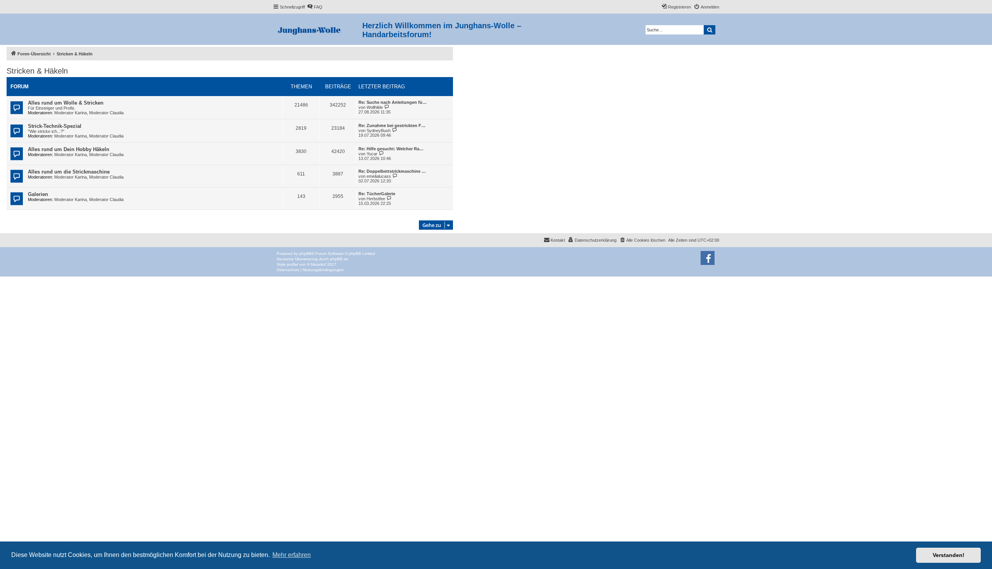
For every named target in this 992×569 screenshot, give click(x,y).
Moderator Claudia (106, 112)
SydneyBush (379, 130)
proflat (292, 264)
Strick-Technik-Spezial (54, 126)
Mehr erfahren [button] (291, 555)
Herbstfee (376, 198)
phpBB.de (339, 259)
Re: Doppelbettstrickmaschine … (392, 171)
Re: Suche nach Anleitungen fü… (392, 102)
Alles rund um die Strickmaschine (69, 172)
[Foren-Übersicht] (317, 29)
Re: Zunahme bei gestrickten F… (391, 125)
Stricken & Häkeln (37, 71)
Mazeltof (318, 264)
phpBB (305, 253)
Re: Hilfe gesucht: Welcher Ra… (391, 148)
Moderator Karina (70, 112)
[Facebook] (708, 258)
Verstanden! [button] (948, 555)
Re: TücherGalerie (376, 193)
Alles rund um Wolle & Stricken (65, 103)
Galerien (38, 194)
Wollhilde (375, 107)
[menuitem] (314, 7)
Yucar (372, 153)
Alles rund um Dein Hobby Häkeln (68, 149)
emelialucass (379, 176)
